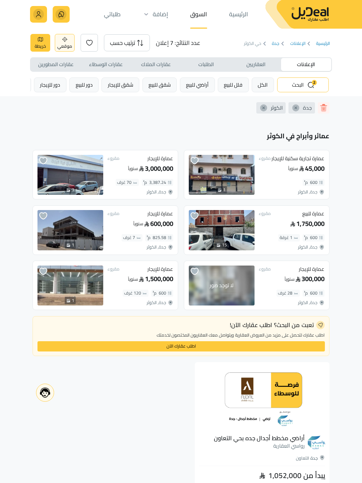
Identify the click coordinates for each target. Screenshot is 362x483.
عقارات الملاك (156, 64)
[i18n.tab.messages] (61, 14)
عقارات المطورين (56, 64)
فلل (233, 84)
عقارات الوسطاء (106, 64)
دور (84, 84)
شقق (159, 84)
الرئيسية (323, 43)
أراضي (197, 84)
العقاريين (255, 64)
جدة (276, 43)
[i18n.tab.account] (38, 14)
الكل (263, 84)
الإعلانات (297, 43)
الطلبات (206, 64)
